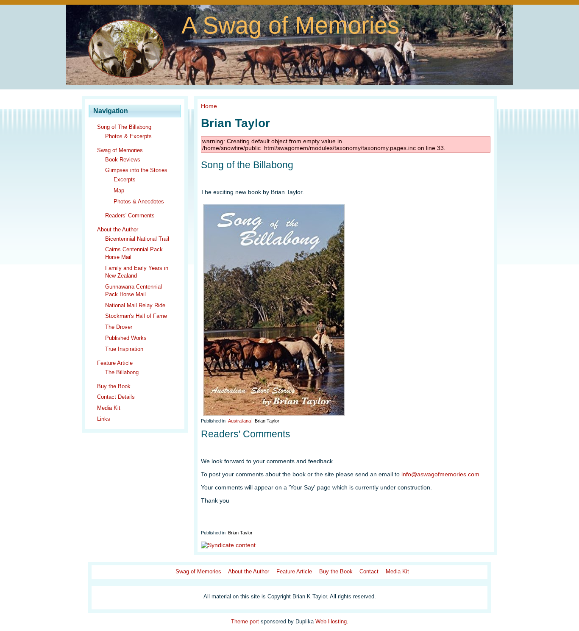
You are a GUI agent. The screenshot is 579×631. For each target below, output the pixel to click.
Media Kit (108, 408)
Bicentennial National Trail (137, 239)
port (254, 622)
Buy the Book (114, 386)
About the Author (117, 229)
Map (119, 190)
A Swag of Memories (290, 25)
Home (209, 106)
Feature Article (115, 363)
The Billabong (122, 372)
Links (103, 419)
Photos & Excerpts (128, 136)
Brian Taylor (267, 420)
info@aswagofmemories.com (440, 474)
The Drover (118, 327)
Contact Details (116, 397)
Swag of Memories (120, 150)
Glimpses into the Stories (136, 170)
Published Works (126, 338)
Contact (369, 572)
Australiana (239, 420)
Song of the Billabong (247, 164)
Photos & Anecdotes (139, 201)
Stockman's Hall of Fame (136, 316)
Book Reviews (122, 159)
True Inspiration (124, 349)
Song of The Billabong (124, 127)
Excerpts (125, 179)
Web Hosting (331, 622)
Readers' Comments (130, 215)
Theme (239, 622)
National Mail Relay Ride (135, 305)
